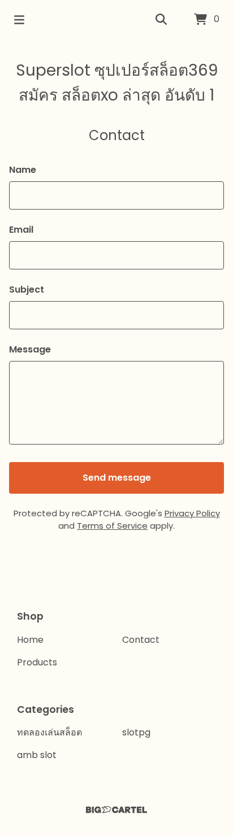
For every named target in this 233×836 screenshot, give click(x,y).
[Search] (161, 20)
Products (37, 662)
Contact (140, 639)
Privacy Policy (192, 513)
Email (21, 229)
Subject (26, 289)
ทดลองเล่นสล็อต (49, 732)
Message (30, 349)
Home (30, 639)
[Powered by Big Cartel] (116, 810)
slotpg (136, 732)
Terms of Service (112, 526)
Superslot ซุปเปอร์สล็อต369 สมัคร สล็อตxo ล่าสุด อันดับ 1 (117, 82)
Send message (117, 477)
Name (22, 169)
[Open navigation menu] (19, 20)
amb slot (37, 754)
